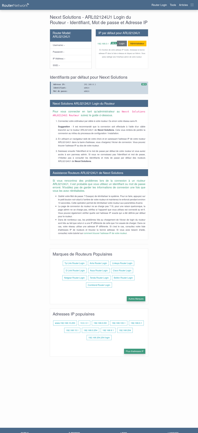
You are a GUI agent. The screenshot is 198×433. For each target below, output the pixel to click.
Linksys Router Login (122, 263)
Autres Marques (136, 298)
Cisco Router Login (122, 270)
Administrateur (137, 43)
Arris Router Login (98, 263)
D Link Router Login (75, 270)
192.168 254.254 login (99, 337)
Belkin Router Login (123, 277)
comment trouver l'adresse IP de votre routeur (105, 233)
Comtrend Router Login (99, 285)
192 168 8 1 (108, 330)
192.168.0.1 (103, 43)
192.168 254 (125, 330)
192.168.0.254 (90, 330)
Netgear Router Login (74, 277)
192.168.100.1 (119, 322)
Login (122, 43)
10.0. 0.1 (84, 322)
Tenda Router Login (99, 277)
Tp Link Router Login (75, 263)
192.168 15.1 (72, 330)
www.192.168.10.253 (65, 322)
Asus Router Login (99, 270)
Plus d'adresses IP (135, 351)
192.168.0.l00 (100, 322)
